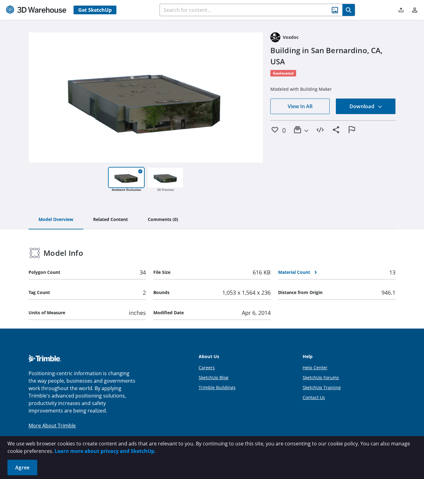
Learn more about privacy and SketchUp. (105, 451)
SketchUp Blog (213, 377)
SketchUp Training (322, 387)
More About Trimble (52, 425)
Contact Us (314, 397)
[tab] (56, 219)
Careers (207, 368)
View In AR (300, 106)
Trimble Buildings (217, 387)
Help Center (315, 368)
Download (363, 106)
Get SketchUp (95, 10)
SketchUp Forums (321, 377)
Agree (22, 467)
